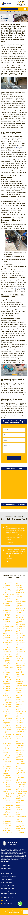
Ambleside (8, 591)
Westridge (20, 823)
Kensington (8, 823)
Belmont (7, 621)
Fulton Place (8, 756)
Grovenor (7, 782)
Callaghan (8, 660)
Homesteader (9, 805)
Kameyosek (8, 818)
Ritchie (19, 720)
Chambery (8, 688)
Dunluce (7, 725)
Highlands (8, 796)
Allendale (7, 589)
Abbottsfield (8, 582)
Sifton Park (20, 743)
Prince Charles (21, 694)
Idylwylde (8, 809)
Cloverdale (8, 699)
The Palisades (21, 784)
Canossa (7, 670)
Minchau (19, 656)
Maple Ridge (21, 626)
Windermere (21, 828)
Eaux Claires (8, 729)
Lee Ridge (20, 605)
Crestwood (8, 702)
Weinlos (19, 804)
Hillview (7, 798)
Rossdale (20, 724)
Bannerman (8, 601)
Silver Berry (20, 745)
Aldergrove (8, 585)
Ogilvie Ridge (21, 665)
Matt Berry (20, 628)
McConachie (21, 635)
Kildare (7, 827)
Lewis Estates (21, 610)
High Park (8, 795)
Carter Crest (8, 678)
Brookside (8, 653)
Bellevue (7, 617)
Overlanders (20, 674)
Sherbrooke (20, 740)
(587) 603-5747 (8, 903)
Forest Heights (9, 749)
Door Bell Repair (6, 865)
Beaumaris (8, 610)
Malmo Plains (21, 624)
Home (2, 11)
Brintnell (7, 647)
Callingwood (8, 662)
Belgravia (7, 614)
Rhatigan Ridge (21, 711)
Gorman (7, 770)
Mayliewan (20, 631)
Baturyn (7, 605)
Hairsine (7, 786)
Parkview (20, 683)
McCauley (20, 633)
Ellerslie (7, 733)
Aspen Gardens (9, 594)
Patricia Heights (22, 685)
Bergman (7, 625)
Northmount (21, 663)
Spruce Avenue (21, 749)
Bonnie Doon (9, 640)
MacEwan (20, 617)
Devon (7, 715)
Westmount (20, 821)
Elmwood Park (9, 734)
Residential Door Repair (8, 874)
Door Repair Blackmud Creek (11, 11)
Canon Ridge (9, 667)
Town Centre (21, 789)
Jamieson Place (9, 816)
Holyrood (7, 804)
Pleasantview (21, 688)
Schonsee (20, 736)
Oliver (19, 669)
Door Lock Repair (6, 868)
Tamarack (20, 766)
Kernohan (8, 825)
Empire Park (8, 738)
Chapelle (7, 690)
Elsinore (7, 736)
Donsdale (8, 717)
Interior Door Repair (7, 882)
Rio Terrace (20, 718)
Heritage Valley (9, 793)
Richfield (19, 713)
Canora (7, 669)
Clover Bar (8, 697)
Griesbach (8, 780)
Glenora (7, 764)
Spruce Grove (21, 750)
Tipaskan (20, 788)
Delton (7, 711)
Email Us (6, 900)
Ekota (7, 731)
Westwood (20, 825)
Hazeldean (8, 788)
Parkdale (20, 681)
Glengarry (8, 763)
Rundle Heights (21, 729)
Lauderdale (20, 598)
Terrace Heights (22, 772)
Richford (19, 715)
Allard (6, 587)
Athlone (7, 596)
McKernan (20, 637)
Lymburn (20, 614)
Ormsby (19, 671)
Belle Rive (8, 616)
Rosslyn (19, 725)
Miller (19, 653)
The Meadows (21, 782)
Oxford (19, 676)
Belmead (7, 619)
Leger (19, 607)
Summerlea (20, 761)
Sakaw (19, 733)
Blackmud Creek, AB (9, 897)
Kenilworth (8, 821)
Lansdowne (20, 594)
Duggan (7, 724)
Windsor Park (21, 830)
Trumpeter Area (22, 791)
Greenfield (8, 777)
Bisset (7, 628)
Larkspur (20, 596)
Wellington (20, 805)
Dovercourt (8, 718)
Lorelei (19, 612)
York (18, 834)
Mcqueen (20, 640)
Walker (19, 798)
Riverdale (20, 722)
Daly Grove (8, 708)
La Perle (19, 591)
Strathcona (20, 758)
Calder (7, 658)
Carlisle (7, 674)
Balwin (7, 600)
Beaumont (8, 612)
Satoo (19, 734)
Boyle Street (8, 642)
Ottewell (19, 672)
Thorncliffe (20, 786)
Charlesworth (9, 692)
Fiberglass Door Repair (7, 885)
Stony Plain (20, 756)
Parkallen (20, 680)
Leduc (19, 603)
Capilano (7, 672)
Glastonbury (8, 761)
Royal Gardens (21, 727)
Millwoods (20, 655)
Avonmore (8, 598)
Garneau (7, 759)
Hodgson (7, 800)
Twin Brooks (21, 795)
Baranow (7, 603)
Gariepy (7, 757)
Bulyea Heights (9, 655)
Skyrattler (20, 747)
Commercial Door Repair (8, 876)
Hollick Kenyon (9, 802)
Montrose (20, 658)
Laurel (19, 599)
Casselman (8, 679)
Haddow (7, 784)
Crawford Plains (9, 701)
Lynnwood (20, 616)
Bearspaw (8, 608)
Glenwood (8, 766)
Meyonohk (20, 649)
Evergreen (8, 743)
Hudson (7, 807)
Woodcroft (20, 832)
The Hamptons (21, 781)
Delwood (7, 713)
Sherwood (20, 742)
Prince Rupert (21, 695)
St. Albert (20, 752)
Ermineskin (8, 740)
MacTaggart (21, 619)
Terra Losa (20, 770)
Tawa (19, 768)
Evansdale (8, 741)
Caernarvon (8, 656)
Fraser (7, 754)
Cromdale (8, 704)
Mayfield (19, 630)
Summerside (21, 763)
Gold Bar (7, 768)
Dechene (7, 709)
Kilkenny (7, 828)
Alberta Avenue (9, 584)
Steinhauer (20, 754)
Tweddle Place (21, 793)
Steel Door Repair (6, 871)
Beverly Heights (9, 626)
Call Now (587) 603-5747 (9, 9)
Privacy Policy (5, 891)
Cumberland (8, 706)
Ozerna (19, 678)
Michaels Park (21, 651)
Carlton (7, 676)
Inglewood (8, 811)
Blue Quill (7, 635)
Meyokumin (20, 647)
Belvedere (8, 623)
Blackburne (8, 630)
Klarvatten (20, 589)
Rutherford (20, 731)
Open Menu (25, 9)
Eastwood (8, 727)
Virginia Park (21, 797)
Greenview (8, 779)
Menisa (19, 646)
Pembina (20, 687)
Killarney (7, 830)
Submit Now (14, 458)
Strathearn (20, 759)
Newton (19, 660)
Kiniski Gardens (21, 582)
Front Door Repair (6, 879)
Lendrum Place (21, 608)
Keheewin (8, 819)
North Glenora (21, 662)
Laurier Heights (21, 601)
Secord (19, 738)
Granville (7, 775)
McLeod (19, 639)
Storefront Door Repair (7, 888)
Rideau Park (20, 717)
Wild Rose (20, 827)
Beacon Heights (9, 607)
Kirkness (19, 587)
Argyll (6, 592)
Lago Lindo (20, 592)
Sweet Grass (21, 765)
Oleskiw (19, 667)
